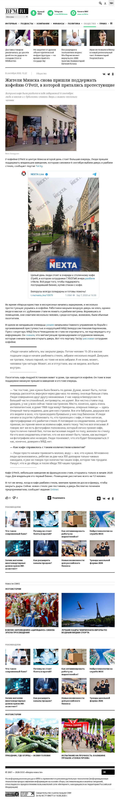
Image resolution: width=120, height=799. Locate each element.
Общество (90, 23)
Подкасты (27, 23)
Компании (43, 23)
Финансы (58, 23)
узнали (50, 324)
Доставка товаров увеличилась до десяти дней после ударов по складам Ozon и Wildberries (17, 55)
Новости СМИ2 (12, 583)
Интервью (11, 23)
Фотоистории (13, 589)
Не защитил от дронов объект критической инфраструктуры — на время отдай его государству (44, 55)
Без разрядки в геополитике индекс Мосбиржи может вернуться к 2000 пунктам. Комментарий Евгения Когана (73, 56)
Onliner (54, 489)
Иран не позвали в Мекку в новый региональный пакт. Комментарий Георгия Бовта (102, 53)
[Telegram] (108, 74)
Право (103, 23)
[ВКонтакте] (104, 74)
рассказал (88, 338)
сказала (30, 335)
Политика (74, 23)
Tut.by (39, 165)
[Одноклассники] (113, 74)
